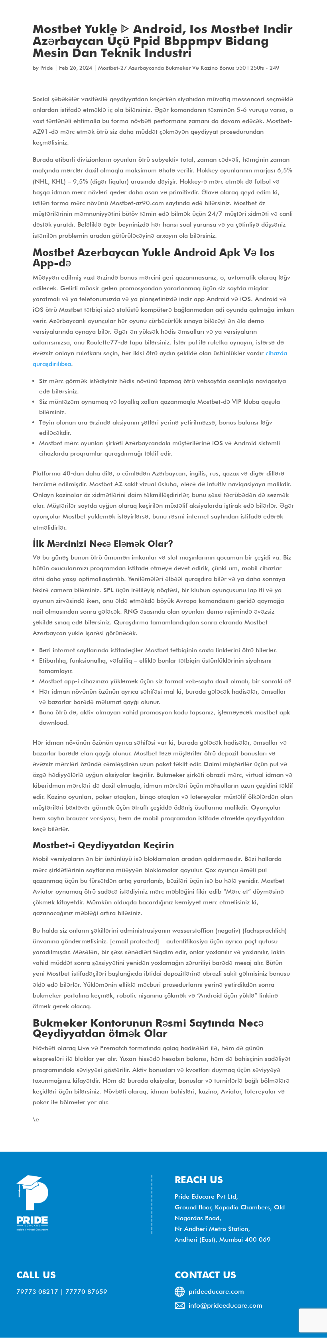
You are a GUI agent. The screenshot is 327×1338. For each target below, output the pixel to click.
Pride (46, 68)
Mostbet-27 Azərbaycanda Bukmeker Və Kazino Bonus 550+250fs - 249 (188, 68)
